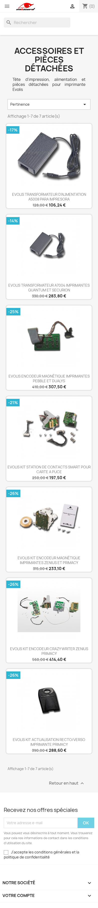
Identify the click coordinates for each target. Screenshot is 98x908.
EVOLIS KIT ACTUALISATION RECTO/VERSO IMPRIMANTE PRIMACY (49, 742)
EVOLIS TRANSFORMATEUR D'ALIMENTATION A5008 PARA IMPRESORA (49, 197)
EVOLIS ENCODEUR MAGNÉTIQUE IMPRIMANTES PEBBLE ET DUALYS (49, 379)
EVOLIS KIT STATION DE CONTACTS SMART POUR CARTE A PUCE (49, 469)
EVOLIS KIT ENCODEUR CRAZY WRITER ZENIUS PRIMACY (49, 651)
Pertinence (49, 104)
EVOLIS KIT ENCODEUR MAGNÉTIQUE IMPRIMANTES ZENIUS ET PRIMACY (49, 560)
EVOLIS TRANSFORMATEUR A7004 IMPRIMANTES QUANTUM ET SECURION (49, 288)
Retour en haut (67, 783)
